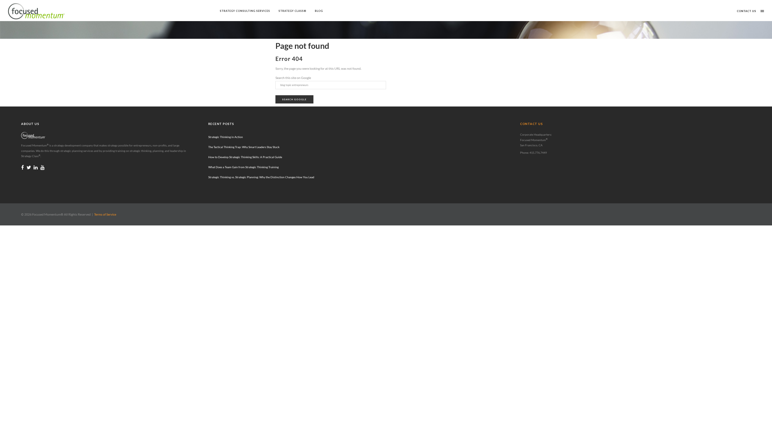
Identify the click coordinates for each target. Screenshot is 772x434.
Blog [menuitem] (319, 10)
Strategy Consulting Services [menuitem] (245, 10)
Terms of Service (105, 214)
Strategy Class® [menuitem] (292, 10)
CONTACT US (531, 124)
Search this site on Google (293, 78)
